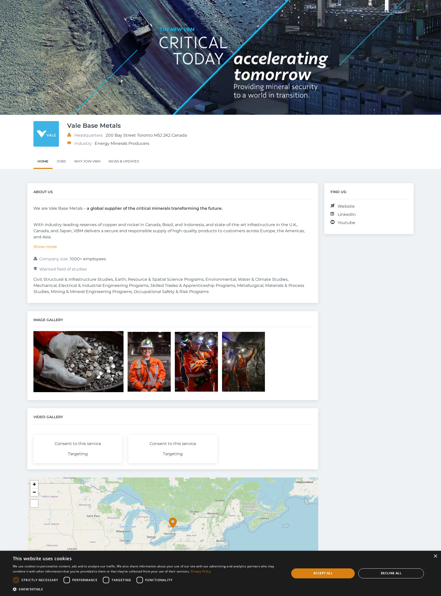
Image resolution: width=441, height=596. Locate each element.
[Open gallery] (78, 362)
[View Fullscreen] (34, 503)
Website (346, 206)
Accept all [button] (323, 573)
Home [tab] (43, 161)
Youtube (346, 222)
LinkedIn (347, 214)
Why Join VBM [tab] (87, 161)
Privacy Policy (201, 571)
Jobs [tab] (61, 161)
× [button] (435, 556)
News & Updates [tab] (123, 161)
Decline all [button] (391, 573)
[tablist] (220, 162)
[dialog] (220, 573)
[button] (172, 523)
